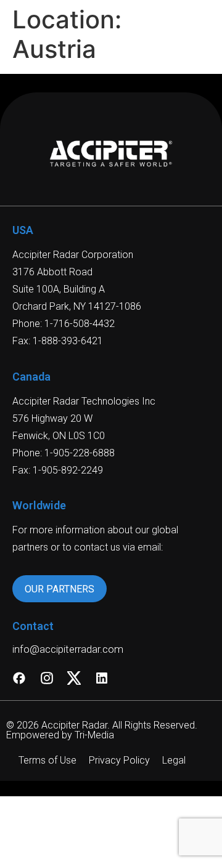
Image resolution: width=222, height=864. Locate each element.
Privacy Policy (119, 760)
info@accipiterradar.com (67, 649)
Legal (174, 760)
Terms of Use (47, 760)
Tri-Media (94, 735)
